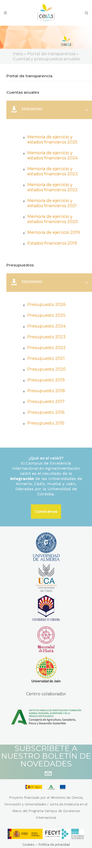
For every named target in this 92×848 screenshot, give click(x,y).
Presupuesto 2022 (46, 347)
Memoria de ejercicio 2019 (53, 232)
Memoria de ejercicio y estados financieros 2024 (52, 155)
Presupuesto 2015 (45, 423)
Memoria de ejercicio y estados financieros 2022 (52, 187)
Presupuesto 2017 (46, 401)
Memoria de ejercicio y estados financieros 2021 (52, 203)
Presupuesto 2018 (46, 390)
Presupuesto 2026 (46, 304)
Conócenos (46, 511)
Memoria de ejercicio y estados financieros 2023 (52, 171)
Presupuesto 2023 (46, 336)
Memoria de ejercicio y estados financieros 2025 (52, 139)
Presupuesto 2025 (46, 315)
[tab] (49, 110)
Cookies (28, 844)
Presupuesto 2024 (46, 326)
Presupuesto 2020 (46, 369)
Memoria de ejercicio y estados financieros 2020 (52, 219)
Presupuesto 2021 (46, 358)
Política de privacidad (54, 844)
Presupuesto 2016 (45, 412)
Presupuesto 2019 (46, 380)
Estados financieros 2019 (52, 243)
